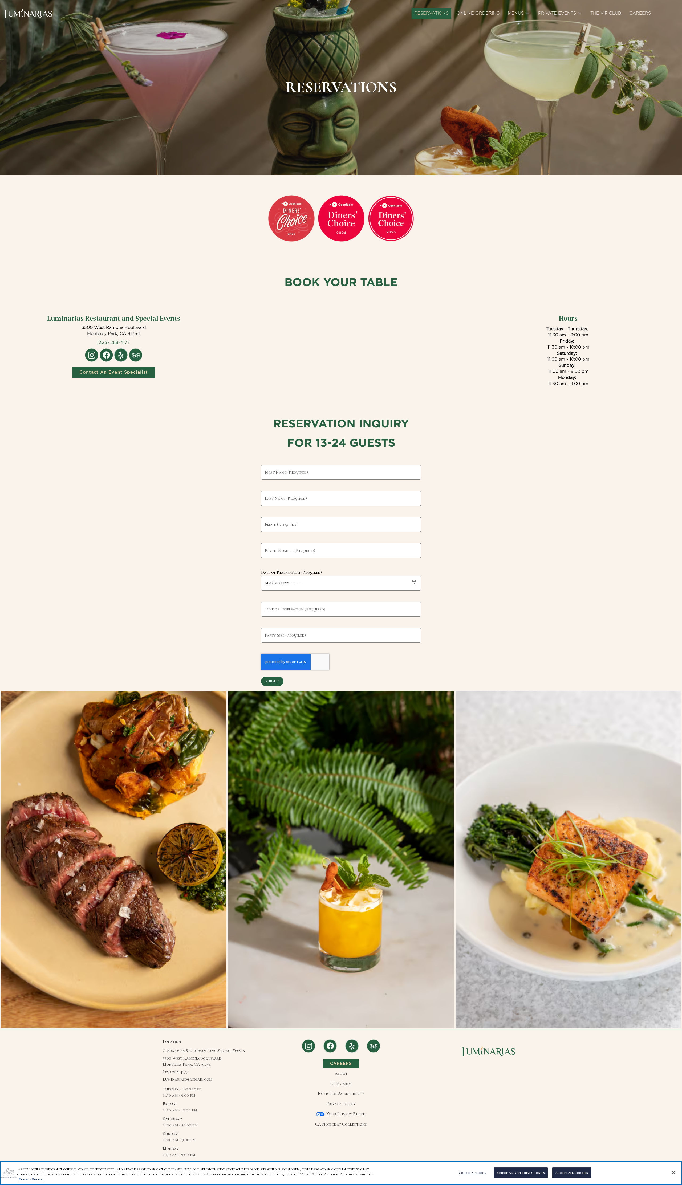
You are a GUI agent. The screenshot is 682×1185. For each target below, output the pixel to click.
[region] (341, 1173)
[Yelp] (352, 1045)
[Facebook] (330, 1045)
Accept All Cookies (571, 1172)
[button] (519, 13)
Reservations (431, 13)
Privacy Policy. (31, 1179)
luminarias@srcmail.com (187, 1079)
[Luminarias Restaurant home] (28, 13)
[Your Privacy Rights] (341, 1114)
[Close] (673, 1172)
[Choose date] (414, 583)
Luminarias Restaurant (488, 1051)
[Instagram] (308, 1045)
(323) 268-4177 (175, 1071)
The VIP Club (605, 13)
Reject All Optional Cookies (521, 1172)
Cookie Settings (472, 1172)
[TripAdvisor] (373, 1045)
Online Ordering (478, 13)
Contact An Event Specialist (113, 372)
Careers (640, 13)
